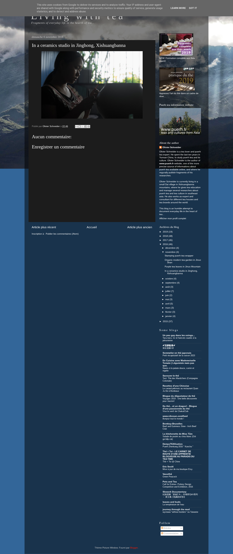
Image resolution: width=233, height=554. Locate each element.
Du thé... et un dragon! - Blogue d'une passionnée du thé (180, 407)
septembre (171, 283)
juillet (168, 291)
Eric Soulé (168, 466)
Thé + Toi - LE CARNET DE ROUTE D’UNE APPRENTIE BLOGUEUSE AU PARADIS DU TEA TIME (178, 455)
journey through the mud (176, 509)
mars (168, 308)
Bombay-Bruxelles (172, 424)
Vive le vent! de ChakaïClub (175, 411)
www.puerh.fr (166, 163)
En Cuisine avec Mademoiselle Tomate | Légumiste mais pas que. (179, 363)
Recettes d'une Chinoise (176, 386)
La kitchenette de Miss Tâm (177, 434)
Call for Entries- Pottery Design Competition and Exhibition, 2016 (178, 485)
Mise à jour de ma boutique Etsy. (178, 469)
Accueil (92, 227)
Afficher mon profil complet (172, 218)
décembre (170, 248)
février (168, 312)
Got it (193, 8)
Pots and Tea (170, 482)
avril (167, 303)
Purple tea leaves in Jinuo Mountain (183, 266)
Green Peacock (170, 476)
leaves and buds (172, 502)
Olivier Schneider (171, 147)
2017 (165, 240)
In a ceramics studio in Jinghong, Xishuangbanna (181, 272)
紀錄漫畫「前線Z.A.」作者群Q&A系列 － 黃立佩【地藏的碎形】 (180, 495)
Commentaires (170, 533)
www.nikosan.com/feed (175, 416)
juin (167, 295)
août (167, 287)
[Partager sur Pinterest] (88, 126)
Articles (167, 528)
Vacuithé (167, 474)
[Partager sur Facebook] (85, 126)
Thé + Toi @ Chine (171, 461)
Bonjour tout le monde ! (173, 418)
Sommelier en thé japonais (177, 353)
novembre (170, 252)
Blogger (134, 548)
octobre (169, 278)
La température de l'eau (173, 504)
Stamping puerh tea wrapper (179, 256)
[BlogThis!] (79, 126)
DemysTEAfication (173, 444)
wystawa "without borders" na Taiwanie (180, 512)
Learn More (178, 8)
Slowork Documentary (174, 492)
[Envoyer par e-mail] (76, 126)
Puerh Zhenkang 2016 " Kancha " (178, 446)
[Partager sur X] (82, 126)
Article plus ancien (139, 227)
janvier (169, 316)
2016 (165, 244)
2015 (165, 321)
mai (167, 299)
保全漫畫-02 (168, 348)
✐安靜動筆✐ (169, 345)
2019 (165, 232)
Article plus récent (44, 227)
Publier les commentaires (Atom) (62, 234)
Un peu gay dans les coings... (179, 335)
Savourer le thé (171, 376)
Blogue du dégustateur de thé (179, 396)
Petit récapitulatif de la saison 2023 (179, 355)
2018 (165, 236)
